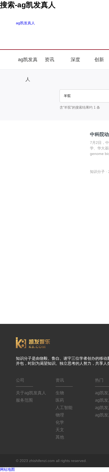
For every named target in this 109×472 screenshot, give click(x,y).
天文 (60, 429)
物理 (60, 415)
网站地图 (7, 469)
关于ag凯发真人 (31, 393)
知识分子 (97, 171)
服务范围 (24, 400)
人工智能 (64, 407)
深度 (75, 59)
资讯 (50, 59)
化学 (60, 422)
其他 (60, 437)
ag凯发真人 (25, 23)
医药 (60, 400)
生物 (60, 393)
